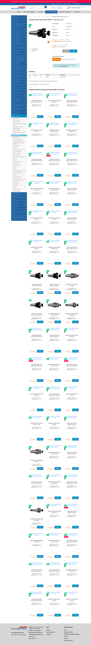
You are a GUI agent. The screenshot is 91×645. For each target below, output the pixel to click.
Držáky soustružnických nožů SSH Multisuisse (17, 106)
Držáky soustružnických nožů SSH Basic (17, 110)
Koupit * (73, 51)
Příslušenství (14, 204)
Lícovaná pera (16, 181)
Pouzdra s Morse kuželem (18, 140)
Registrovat (59, 7)
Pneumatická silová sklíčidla (17, 66)
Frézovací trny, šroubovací (18, 149)
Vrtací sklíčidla (15, 88)
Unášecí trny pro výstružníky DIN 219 (19, 124)
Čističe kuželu (15, 163)
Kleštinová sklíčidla (15, 75)
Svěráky (13, 91)
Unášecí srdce (15, 201)
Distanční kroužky (16, 165)
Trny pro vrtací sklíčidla (17, 139)
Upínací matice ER (16, 178)
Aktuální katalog (51, 11)
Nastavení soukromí (68, 640)
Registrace (48, 634)
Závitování (14, 199)
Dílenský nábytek (15, 16)
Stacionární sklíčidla (16, 80)
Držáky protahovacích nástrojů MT (19, 133)
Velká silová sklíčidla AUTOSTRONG (16, 63)
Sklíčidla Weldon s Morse (18, 126)
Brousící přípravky (15, 113)
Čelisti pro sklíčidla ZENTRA (17, 24)
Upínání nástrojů (15, 116)
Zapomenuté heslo (50, 632)
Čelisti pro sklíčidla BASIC (17, 33)
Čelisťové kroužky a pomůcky (18, 57)
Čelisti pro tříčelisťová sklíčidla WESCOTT (18, 45)
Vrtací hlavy (15, 159)
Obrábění (14, 210)
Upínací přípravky (15, 77)
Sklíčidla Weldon (16, 137)
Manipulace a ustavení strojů (17, 216)
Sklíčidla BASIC (15, 30)
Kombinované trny (16, 130)
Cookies (24, 634)
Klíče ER (14, 167)
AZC (16, 634)
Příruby (13, 54)
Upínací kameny (16, 118)
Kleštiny (13, 102)
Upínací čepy (14, 196)
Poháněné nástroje (16, 99)
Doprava (41, 11)
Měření (13, 97)
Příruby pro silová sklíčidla (17, 69)
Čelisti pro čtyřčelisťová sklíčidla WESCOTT (18, 49)
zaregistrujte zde (63, 66)
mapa (38, 628)
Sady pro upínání (16, 120)
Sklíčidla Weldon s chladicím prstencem (18, 143)
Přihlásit (48, 629)
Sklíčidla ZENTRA (15, 22)
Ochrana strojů (15, 219)
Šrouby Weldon (16, 183)
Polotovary (15, 147)
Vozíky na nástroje (16, 191)
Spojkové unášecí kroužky (18, 180)
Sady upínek (14, 207)
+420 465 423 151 (76, 3)
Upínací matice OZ (16, 176)
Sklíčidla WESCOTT (16, 41)
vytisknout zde (46, 84)
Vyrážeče (15, 174)
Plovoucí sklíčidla (16, 153)
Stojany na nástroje (17, 189)
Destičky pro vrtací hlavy (18, 161)
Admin (19, 634)
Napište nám (56, 59)
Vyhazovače (15, 185)
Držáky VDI (14, 94)
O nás (18, 11)
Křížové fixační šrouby (17, 172)
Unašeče (14, 187)
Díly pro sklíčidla (15, 27)
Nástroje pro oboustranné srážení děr (17, 213)
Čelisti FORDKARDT (16, 38)
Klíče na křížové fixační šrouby (19, 170)
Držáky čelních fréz (16, 135)
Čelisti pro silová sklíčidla (17, 72)
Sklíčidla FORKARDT (16, 35)
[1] (46, 7)
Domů (30, 16)
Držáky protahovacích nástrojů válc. (19, 157)
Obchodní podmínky (29, 11)
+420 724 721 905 (66, 3)
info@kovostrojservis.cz (56, 3)
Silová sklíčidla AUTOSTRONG (18, 60)
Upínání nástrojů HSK (16, 193)
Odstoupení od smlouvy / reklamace (72, 634)
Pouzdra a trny (15, 83)
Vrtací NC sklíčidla (16, 145)
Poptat (66, 51)
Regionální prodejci (65, 11)
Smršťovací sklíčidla (17, 151)
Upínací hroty (14, 86)
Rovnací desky (15, 19)
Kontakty (77, 11)
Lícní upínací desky (16, 51)
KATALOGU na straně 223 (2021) (49, 81)
